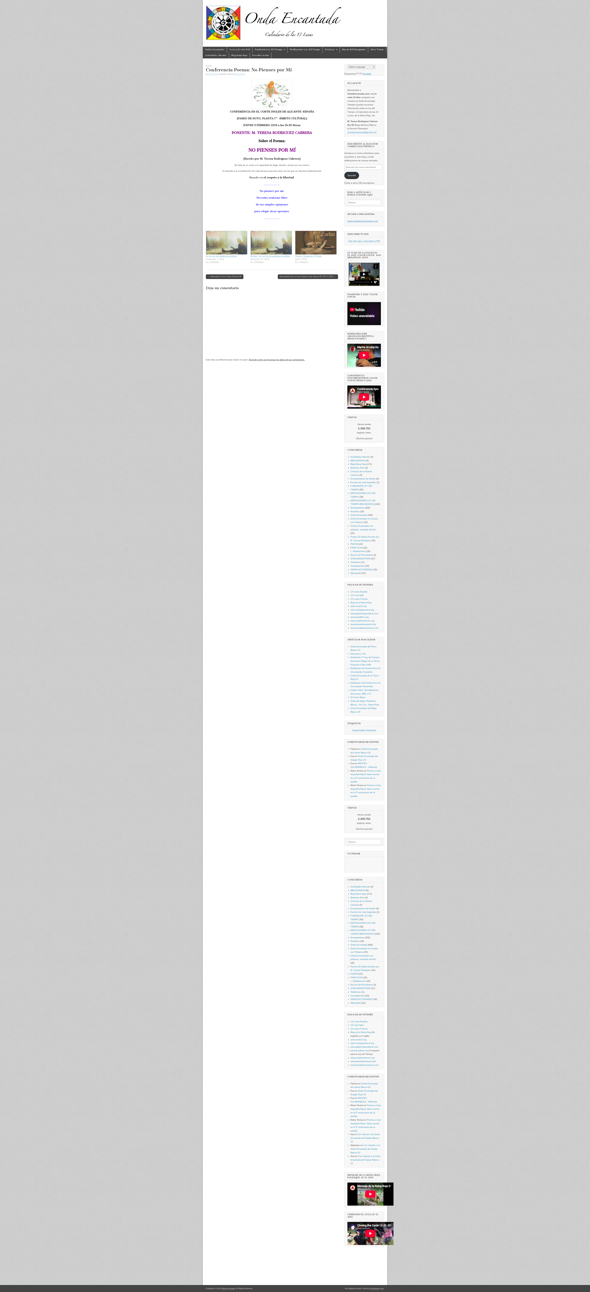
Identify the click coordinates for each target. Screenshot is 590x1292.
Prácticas (330, 49)
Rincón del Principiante (354, 49)
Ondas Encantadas (214, 49)
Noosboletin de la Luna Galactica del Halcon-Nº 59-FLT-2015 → (308, 276)
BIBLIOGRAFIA (357, 460)
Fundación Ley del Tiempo (268, 49)
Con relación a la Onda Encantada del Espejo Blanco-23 (365, 1138)
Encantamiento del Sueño (363, 478)
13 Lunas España (359, 591)
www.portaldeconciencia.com (364, 628)
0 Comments (239, 74)
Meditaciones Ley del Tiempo (305, 49)
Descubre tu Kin (260, 55)
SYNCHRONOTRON (360, 558)
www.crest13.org (358, 606)
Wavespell (355, 573)
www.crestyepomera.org (362, 610)
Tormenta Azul (370, 730)
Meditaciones (359, 551)
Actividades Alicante (215, 55)
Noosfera (354, 511)
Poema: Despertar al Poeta (308, 256)
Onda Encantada (358, 515)
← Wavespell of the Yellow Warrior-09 (224, 276)
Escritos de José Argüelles (363, 482)
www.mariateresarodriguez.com (362, 221)
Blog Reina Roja (239, 55)
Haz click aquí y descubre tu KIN (364, 241)
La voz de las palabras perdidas (221, 256)
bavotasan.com (377, 1289)
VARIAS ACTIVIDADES (361, 569)
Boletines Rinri (357, 468)
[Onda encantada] (274, 21)
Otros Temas (377, 49)
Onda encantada (228, 1289)
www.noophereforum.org (362, 620)
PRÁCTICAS (356, 547)
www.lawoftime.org (359, 617)
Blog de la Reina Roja (361, 602)
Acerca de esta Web (239, 49)
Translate (366, 74)
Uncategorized (357, 566)
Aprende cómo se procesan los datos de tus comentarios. (277, 359)
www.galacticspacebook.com (364, 613)
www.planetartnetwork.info (363, 624)
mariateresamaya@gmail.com (362, 132)
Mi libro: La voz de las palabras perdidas (270, 256)
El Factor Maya (357, 697)
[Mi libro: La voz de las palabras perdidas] (271, 243)
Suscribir (352, 175)
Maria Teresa (213, 74)
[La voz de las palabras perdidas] (226, 243)
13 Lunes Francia (359, 599)
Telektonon (355, 562)
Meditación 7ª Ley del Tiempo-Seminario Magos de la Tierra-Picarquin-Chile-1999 (365, 661)
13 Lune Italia (357, 595)
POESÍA (209, 66)
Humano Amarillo (358, 730)
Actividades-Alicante (360, 457)
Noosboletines (357, 508)
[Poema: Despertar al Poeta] (316, 243)
